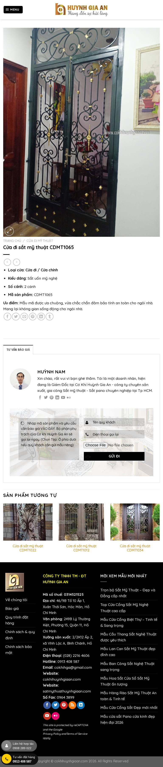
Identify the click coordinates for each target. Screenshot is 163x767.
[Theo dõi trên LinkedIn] (57, 398)
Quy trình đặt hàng (16, 620)
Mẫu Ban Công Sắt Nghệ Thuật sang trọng (127, 666)
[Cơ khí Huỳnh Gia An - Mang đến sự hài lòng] (81, 9)
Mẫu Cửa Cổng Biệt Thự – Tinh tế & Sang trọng (128, 622)
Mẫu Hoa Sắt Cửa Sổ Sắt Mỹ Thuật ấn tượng (124, 681)
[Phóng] (9, 231)
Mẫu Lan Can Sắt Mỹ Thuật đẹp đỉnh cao (127, 651)
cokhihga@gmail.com (73, 667)
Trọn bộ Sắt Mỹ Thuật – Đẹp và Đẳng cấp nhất (127, 593)
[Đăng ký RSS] (72, 705)
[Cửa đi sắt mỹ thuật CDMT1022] (28, 522)
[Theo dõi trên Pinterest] (51, 398)
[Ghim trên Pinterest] (33, 316)
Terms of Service (76, 733)
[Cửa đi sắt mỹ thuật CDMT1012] (81, 522)
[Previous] (3, 532)
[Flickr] (69, 398)
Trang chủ (12, 241)
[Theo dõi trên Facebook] (40, 398)
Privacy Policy (52, 733)
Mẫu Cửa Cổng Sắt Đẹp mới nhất (128, 707)
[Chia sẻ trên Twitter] (16, 316)
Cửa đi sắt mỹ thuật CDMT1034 (135, 548)
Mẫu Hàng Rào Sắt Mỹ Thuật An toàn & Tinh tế (128, 695)
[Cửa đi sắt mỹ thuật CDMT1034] (135, 522)
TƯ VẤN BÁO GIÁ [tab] (18, 350)
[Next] (159, 532)
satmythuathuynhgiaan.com (67, 691)
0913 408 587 (68, 661)
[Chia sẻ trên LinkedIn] (41, 316)
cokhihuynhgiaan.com (62, 679)
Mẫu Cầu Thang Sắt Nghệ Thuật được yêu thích (128, 637)
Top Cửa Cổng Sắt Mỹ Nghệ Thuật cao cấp (124, 607)
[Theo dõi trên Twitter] (46, 398)
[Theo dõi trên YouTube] (63, 398)
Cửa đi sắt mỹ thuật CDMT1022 (28, 548)
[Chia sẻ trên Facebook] (7, 316)
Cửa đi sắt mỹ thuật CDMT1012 (81, 548)
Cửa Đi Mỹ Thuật (40, 241)
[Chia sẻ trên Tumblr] (49, 316)
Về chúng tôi (16, 599)
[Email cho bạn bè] (24, 316)
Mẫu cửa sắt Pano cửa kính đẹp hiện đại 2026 (127, 719)
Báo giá (12, 608)
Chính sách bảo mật (18, 649)
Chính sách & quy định (20, 634)
